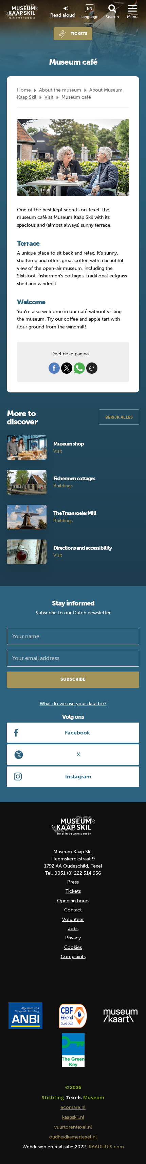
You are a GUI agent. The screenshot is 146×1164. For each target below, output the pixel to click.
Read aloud (62, 15)
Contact (73, 910)
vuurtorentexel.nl (73, 1127)
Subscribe (73, 679)
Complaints (73, 956)
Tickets (79, 33)
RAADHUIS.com (106, 1147)
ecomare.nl (73, 1107)
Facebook (77, 732)
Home (24, 90)
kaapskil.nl (73, 1117)
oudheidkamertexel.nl (73, 1137)
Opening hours (73, 901)
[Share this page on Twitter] (66, 368)
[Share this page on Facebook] (54, 368)
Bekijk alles (119, 417)
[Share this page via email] (91, 368)
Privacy (73, 938)
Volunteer (73, 919)
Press (73, 882)
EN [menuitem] (89, 8)
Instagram (78, 776)
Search (112, 16)
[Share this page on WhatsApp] (79, 368)
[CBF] (73, 1016)
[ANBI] (25, 1016)
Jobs (73, 929)
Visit (48, 97)
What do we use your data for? (73, 704)
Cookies (73, 947)
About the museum (60, 90)
